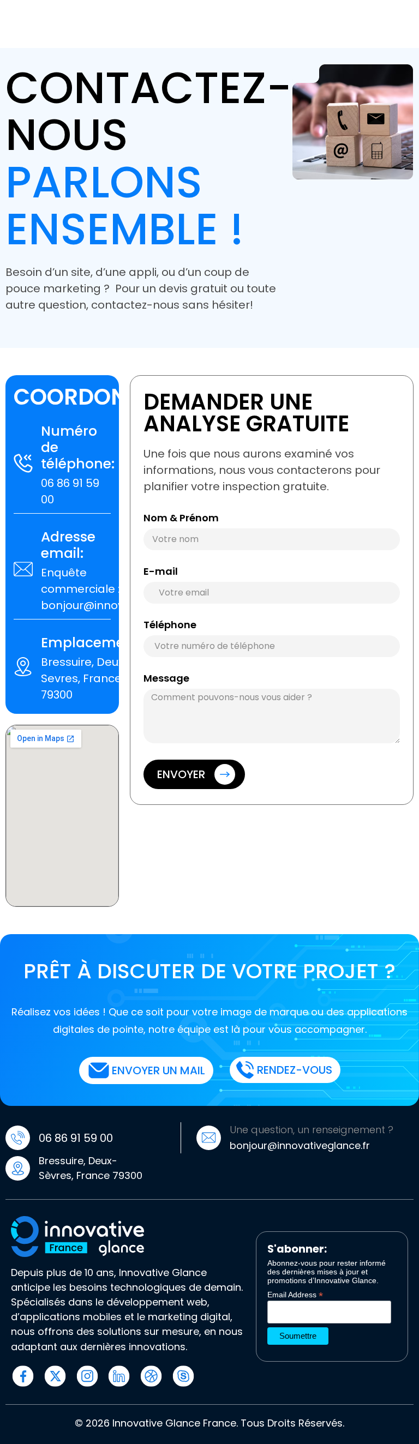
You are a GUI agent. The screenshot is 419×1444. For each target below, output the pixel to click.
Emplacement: (91, 642)
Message (166, 679)
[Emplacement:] (23, 666)
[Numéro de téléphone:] (23, 463)
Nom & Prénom (181, 519)
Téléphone (169, 625)
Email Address (295, 1294)
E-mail (160, 572)
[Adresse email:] (23, 569)
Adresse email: (68, 545)
